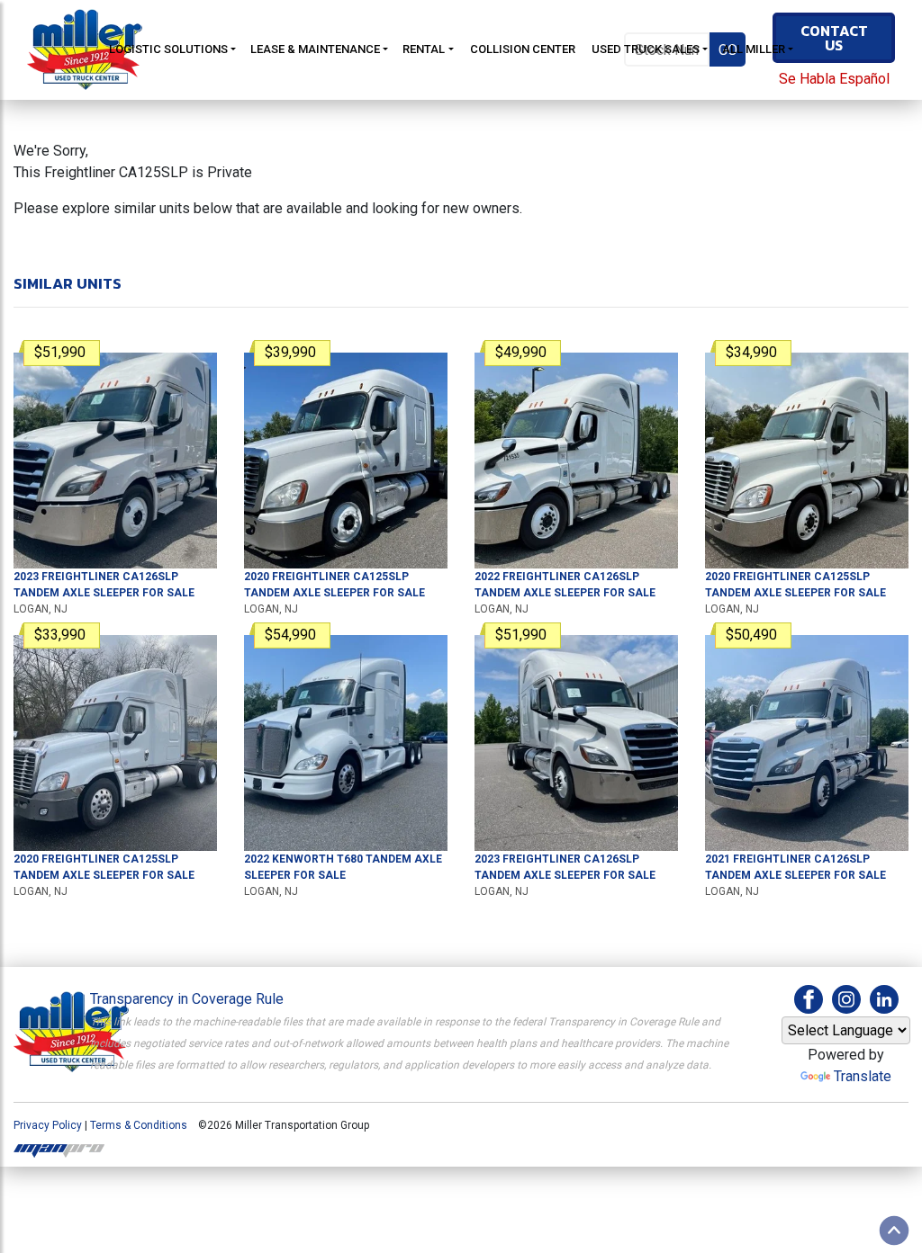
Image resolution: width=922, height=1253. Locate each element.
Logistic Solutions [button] (168, 49)
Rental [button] (423, 49)
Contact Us (834, 38)
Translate (862, 1076)
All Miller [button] (753, 49)
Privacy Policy (48, 1125)
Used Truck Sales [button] (646, 49)
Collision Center (522, 49)
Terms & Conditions (138, 1125)
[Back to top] (894, 1231)
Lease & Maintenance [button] (315, 49)
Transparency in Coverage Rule (187, 998)
